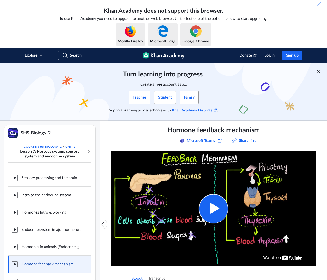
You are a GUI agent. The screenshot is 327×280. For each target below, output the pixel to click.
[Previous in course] (10, 151)
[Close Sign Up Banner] (318, 71)
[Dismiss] (319, 4)
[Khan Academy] (164, 55)
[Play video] (213, 208)
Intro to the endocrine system (46, 195)
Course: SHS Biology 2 (43, 146)
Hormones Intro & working (44, 212)
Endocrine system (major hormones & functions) (53, 230)
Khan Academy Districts (192, 110)
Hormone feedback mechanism (47, 264)
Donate (245, 55)
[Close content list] (103, 224)
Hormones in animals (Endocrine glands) (53, 247)
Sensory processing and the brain (49, 178)
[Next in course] (89, 151)
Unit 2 (70, 146)
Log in (270, 55)
